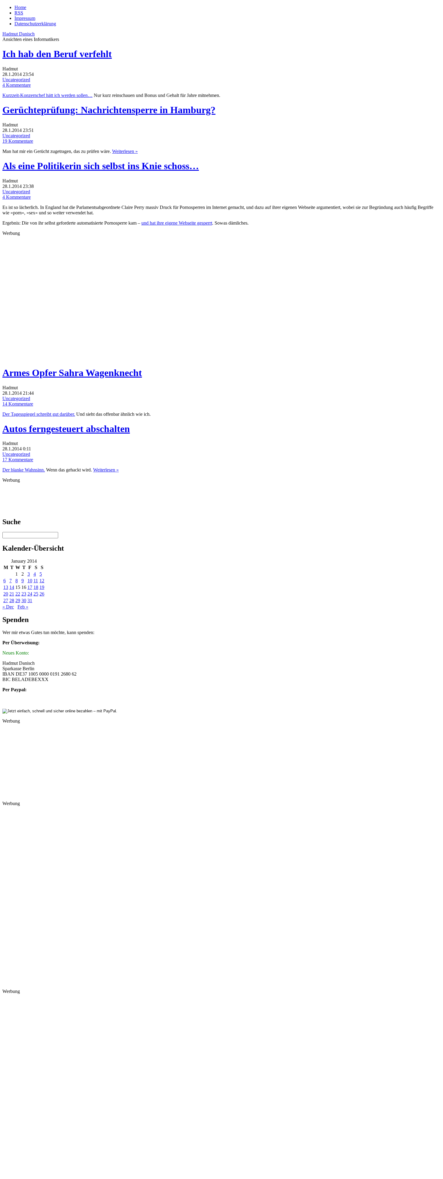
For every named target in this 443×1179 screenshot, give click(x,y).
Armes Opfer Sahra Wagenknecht (72, 372)
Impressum (24, 18)
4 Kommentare (16, 85)
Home (20, 7)
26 (41, 593)
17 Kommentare (17, 459)
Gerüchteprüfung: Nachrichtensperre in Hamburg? (108, 109)
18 (35, 587)
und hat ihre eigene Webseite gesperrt (176, 223)
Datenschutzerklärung (35, 23)
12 (41, 580)
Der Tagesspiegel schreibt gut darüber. (38, 414)
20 (5, 593)
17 (29, 587)
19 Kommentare (17, 141)
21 (11, 593)
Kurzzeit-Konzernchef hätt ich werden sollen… (47, 95)
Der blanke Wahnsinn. (23, 469)
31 (29, 600)
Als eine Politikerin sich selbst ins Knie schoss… (100, 165)
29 (17, 600)
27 (5, 600)
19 (41, 587)
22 (17, 593)
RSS (18, 12)
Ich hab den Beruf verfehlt (57, 53)
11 (35, 580)
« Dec (8, 606)
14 (11, 587)
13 (5, 587)
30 (23, 600)
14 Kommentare (17, 403)
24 (29, 593)
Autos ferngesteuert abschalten (66, 428)
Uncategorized (16, 79)
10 (29, 580)
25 (35, 593)
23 (23, 593)
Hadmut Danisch (18, 33)
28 (11, 600)
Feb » (22, 606)
